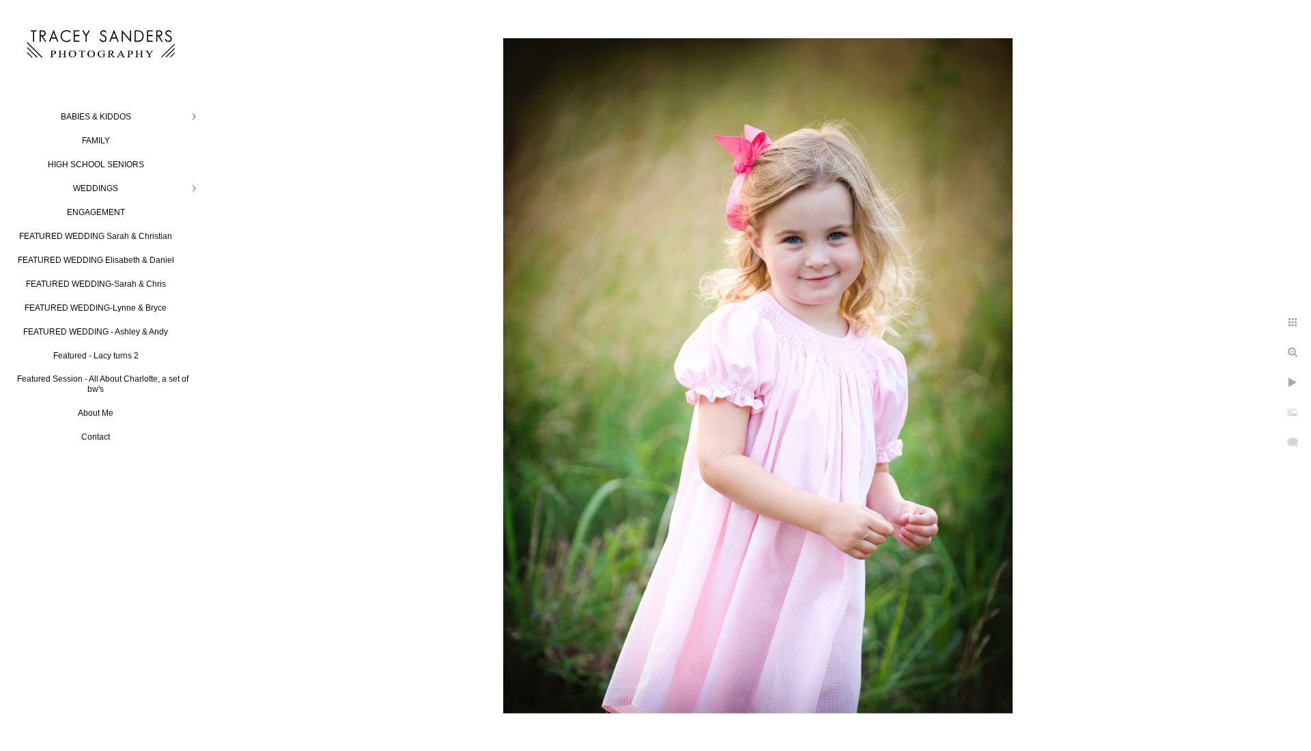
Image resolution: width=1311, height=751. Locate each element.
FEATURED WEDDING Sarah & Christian (95, 236)
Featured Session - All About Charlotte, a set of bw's (102, 384)
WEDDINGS (95, 188)
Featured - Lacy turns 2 (96, 355)
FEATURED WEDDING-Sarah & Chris (96, 284)
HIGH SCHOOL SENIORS (96, 164)
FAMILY (96, 140)
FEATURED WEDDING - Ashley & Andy (95, 332)
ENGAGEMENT (96, 212)
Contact (95, 437)
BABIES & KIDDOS (96, 117)
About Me (95, 413)
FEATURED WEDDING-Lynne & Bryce (96, 308)
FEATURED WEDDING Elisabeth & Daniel (96, 260)
